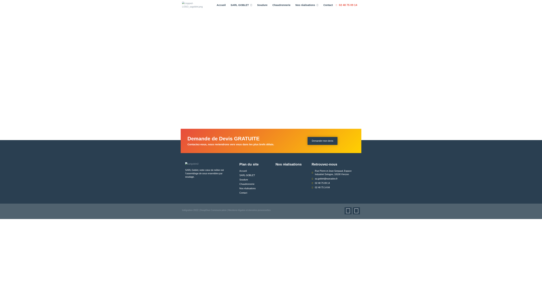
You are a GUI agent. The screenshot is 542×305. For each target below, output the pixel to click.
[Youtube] (356, 210)
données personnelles (259, 210)
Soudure (262, 5)
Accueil (221, 5)
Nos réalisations (305, 5)
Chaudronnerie (281, 5)
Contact (328, 5)
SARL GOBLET (240, 5)
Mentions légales (236, 210)
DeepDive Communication (213, 210)
